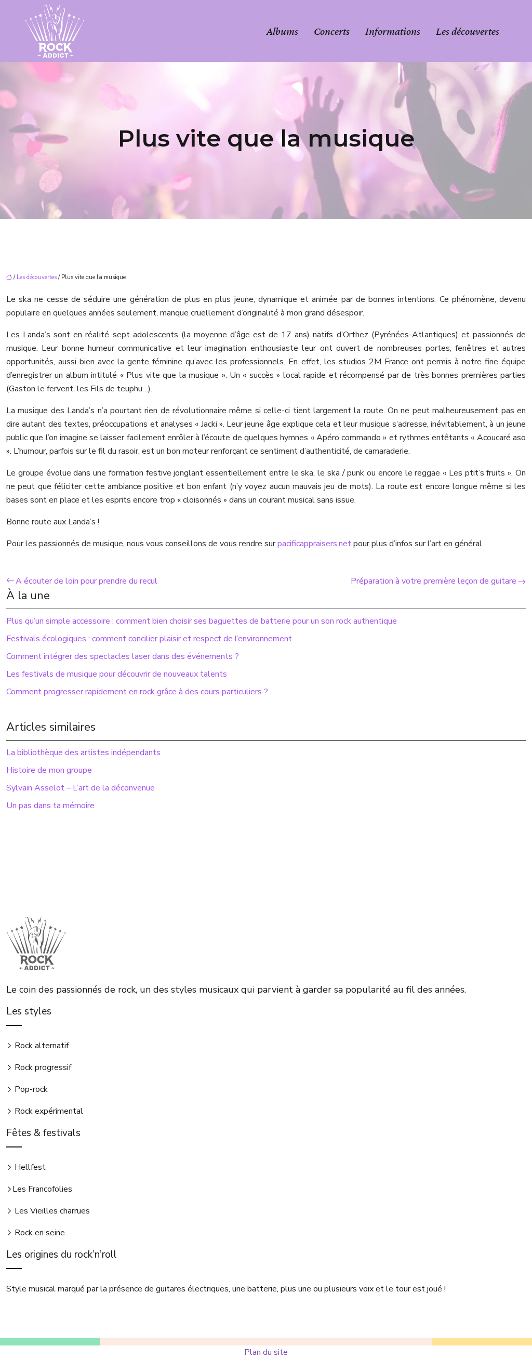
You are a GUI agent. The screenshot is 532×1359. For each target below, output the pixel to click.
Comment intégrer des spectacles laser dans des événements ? (122, 656)
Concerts (332, 31)
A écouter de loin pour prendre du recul (86, 581)
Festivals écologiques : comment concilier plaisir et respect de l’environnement (149, 638)
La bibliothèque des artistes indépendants (83, 752)
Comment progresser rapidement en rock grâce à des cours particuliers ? (137, 691)
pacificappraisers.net (314, 543)
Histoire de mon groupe (49, 770)
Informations (392, 31)
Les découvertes (467, 31)
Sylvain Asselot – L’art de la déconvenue (80, 788)
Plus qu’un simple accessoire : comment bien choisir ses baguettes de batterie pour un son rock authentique (201, 621)
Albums (282, 31)
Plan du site (266, 1352)
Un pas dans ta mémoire (50, 805)
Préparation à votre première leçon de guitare (433, 581)
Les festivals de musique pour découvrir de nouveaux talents (116, 674)
